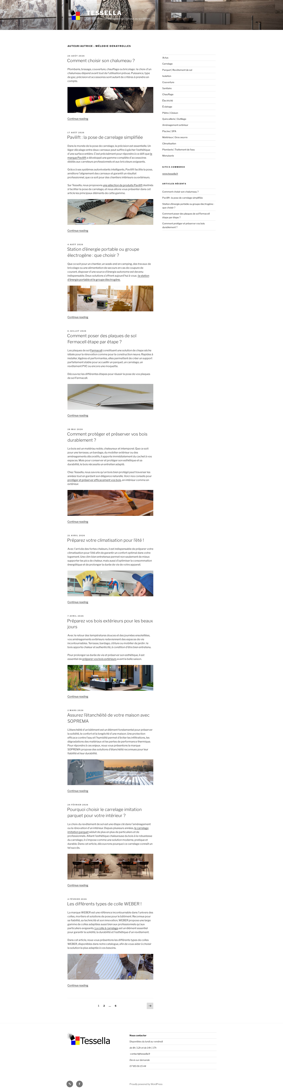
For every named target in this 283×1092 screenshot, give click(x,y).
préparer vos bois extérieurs (99, 659)
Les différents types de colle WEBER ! (104, 903)
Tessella (104, 13)
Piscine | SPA (169, 131)
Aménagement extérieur (175, 125)
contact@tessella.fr (140, 1053)
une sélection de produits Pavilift (122, 185)
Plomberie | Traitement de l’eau (178, 149)
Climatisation (169, 143)
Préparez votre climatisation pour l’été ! (105, 540)
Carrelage (167, 63)
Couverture (168, 82)
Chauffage (167, 94)
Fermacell (96, 350)
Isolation (166, 76)
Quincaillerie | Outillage (174, 118)
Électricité (167, 100)
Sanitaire (167, 88)
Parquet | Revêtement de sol (177, 69)
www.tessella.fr (170, 173)
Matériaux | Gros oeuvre (175, 137)
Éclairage (167, 106)
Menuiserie (168, 155)
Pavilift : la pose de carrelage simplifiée (105, 137)
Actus (165, 57)
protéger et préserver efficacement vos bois (94, 480)
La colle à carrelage (106, 928)
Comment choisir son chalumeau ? (101, 60)
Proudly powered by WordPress (146, 1084)
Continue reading (77, 118)
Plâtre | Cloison (170, 112)
